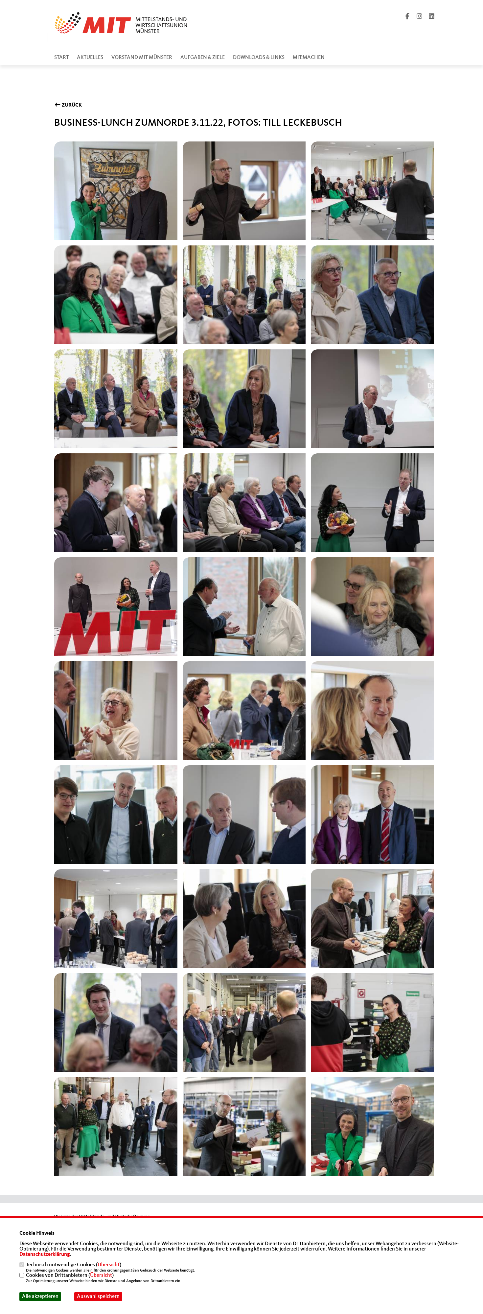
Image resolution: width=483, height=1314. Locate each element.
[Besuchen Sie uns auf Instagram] (420, 17)
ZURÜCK (71, 105)
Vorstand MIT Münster (141, 57)
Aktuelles (90, 57)
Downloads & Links (259, 57)
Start (61, 57)
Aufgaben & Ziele (202, 57)
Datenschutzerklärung (44, 1254)
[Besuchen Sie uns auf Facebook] (407, 17)
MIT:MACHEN (309, 57)
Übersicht (109, 1265)
